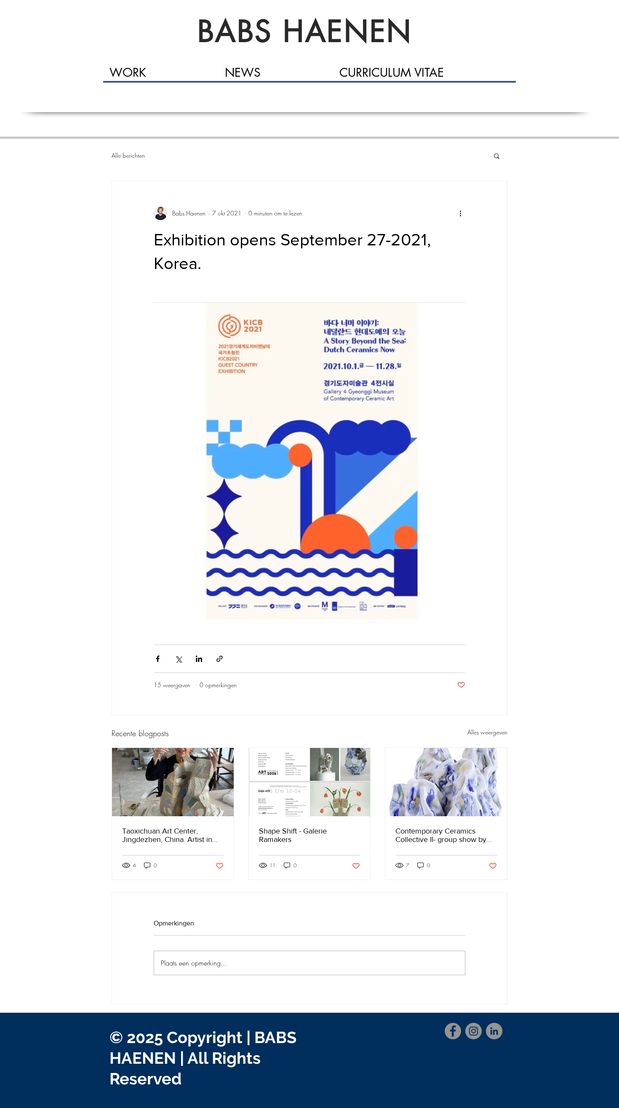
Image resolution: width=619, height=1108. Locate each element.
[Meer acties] (460, 213)
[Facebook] (453, 1031)
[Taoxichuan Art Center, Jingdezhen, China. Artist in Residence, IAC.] (173, 782)
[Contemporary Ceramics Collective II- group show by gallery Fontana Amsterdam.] (446, 782)
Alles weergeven (487, 732)
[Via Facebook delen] (158, 659)
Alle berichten (128, 155)
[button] (497, 155)
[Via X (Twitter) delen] (178, 659)
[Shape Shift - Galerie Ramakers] (310, 782)
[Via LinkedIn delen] (199, 659)
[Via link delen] (220, 659)
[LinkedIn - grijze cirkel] (494, 1031)
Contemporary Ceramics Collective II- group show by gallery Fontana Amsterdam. (441, 835)
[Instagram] (473, 1031)
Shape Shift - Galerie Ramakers (293, 835)
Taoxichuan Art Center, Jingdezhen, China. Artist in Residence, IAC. (167, 835)
